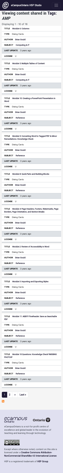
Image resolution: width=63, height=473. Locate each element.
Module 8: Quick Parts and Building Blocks (30, 174)
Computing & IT (22, 45)
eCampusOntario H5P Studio (26, 5)
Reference (20, 118)
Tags (51, 13)
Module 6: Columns (20, 28)
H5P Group (42, 461)
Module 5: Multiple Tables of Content (28, 63)
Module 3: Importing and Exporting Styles (30, 281)
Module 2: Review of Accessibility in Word (30, 246)
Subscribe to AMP (3, 401)
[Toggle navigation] (56, 5)
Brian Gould (20, 39)
